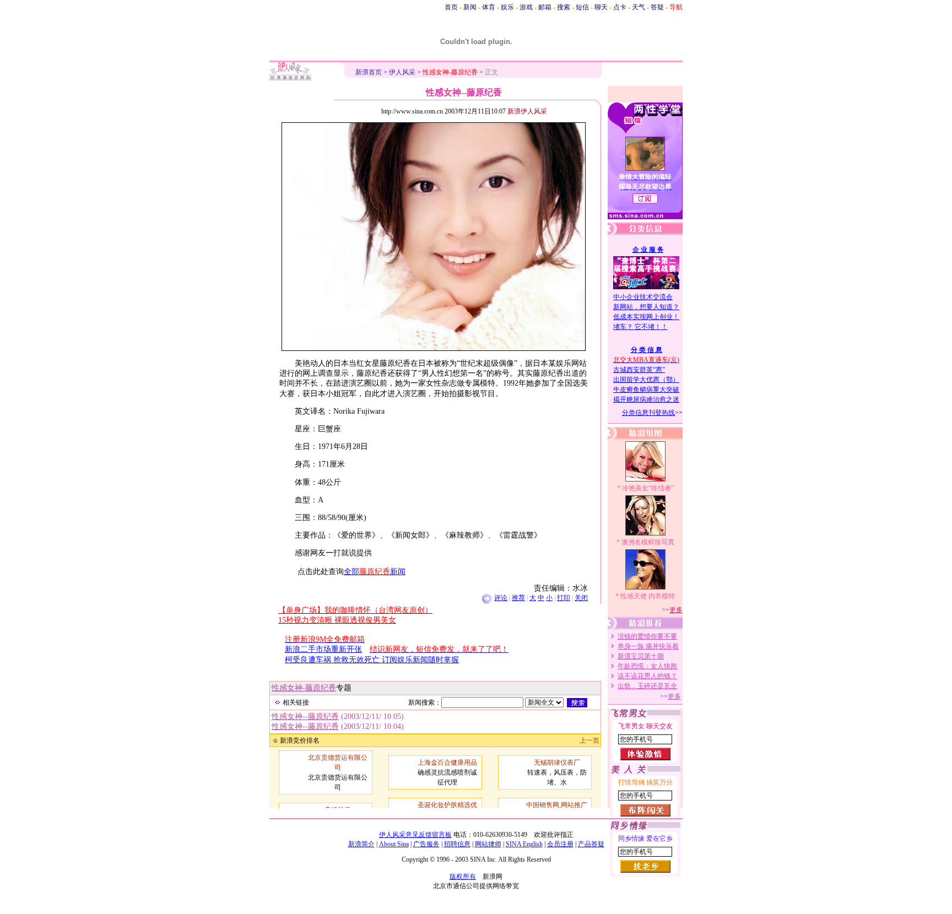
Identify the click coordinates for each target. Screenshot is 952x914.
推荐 (518, 598)
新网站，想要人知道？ (646, 307)
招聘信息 (457, 844)
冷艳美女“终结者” (648, 488)
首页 (451, 7)
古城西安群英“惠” (639, 370)
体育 (488, 7)
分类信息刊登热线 (648, 413)
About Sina (394, 844)
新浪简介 (361, 844)
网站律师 (488, 844)
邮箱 (544, 7)
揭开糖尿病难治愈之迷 (646, 399)
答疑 (657, 7)
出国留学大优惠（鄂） (646, 379)
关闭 (581, 598)
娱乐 (507, 7)
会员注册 (560, 844)
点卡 (619, 7)
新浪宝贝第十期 (641, 656)
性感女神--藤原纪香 (305, 716)
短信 (582, 7)
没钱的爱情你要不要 (647, 636)
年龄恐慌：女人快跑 (647, 666)
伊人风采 (402, 72)
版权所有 (463, 876)
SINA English (524, 844)
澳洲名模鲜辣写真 (647, 542)
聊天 (601, 7)
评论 (500, 598)
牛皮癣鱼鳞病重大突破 (646, 389)
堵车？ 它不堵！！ (640, 327)
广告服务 (426, 844)
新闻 (470, 7)
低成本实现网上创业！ (646, 317)
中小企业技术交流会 (643, 297)
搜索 (563, 7)
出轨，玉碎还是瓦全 (647, 686)
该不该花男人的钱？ (647, 676)
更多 (676, 610)
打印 (563, 598)
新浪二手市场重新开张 (323, 649)
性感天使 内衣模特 (647, 596)
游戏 (526, 7)
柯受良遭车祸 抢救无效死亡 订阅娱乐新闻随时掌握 (372, 660)
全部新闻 (374, 571)
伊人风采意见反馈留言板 (415, 835)
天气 (638, 7)
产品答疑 (591, 844)
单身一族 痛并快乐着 (648, 646)
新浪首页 (368, 72)
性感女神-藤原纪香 (304, 688)
